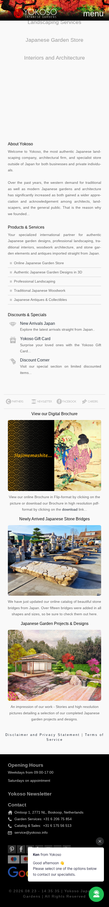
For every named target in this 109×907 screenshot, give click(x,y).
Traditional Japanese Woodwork (39, 290)
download (70, 509)
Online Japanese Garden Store (39, 263)
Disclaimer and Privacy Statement (43, 735)
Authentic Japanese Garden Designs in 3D (48, 272)
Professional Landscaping (34, 281)
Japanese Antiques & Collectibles (40, 300)
